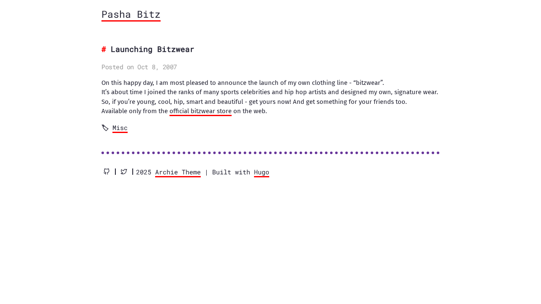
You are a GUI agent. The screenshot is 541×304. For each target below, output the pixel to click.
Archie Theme (178, 172)
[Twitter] (124, 171)
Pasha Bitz (131, 14)
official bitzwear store (200, 111)
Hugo (261, 172)
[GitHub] (106, 171)
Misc (120, 127)
